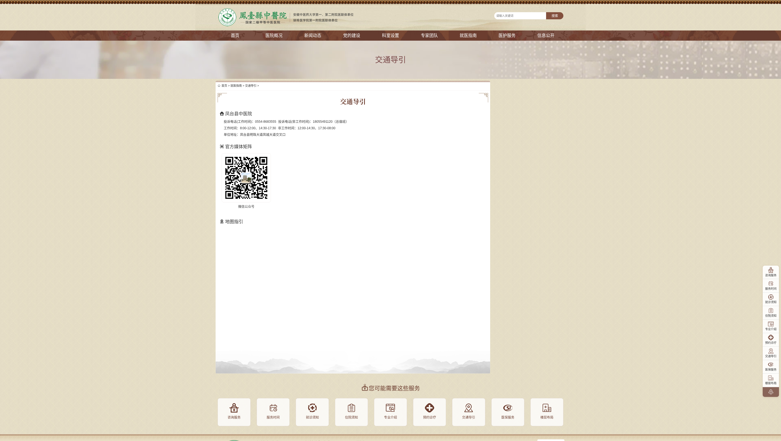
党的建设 (351, 35)
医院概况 (274, 35)
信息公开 (545, 35)
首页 (235, 35)
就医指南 (468, 35)
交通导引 (250, 85)
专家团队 (429, 35)
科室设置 (390, 35)
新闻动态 (312, 35)
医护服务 (507, 35)
